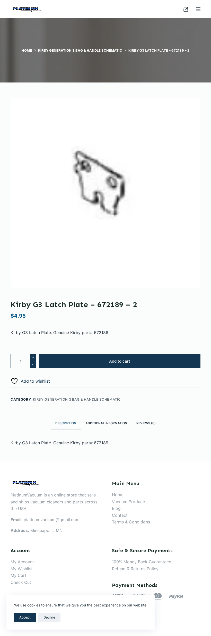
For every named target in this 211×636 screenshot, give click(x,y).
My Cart (19, 575)
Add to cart (119, 361)
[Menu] (198, 9)
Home (118, 494)
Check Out (21, 582)
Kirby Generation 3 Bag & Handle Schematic (77, 399)
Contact (120, 515)
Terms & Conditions (131, 521)
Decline (49, 617)
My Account (22, 561)
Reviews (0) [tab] (146, 423)
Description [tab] (65, 423)
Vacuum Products (129, 501)
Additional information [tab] (106, 423)
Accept (25, 617)
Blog (116, 508)
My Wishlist (22, 568)
